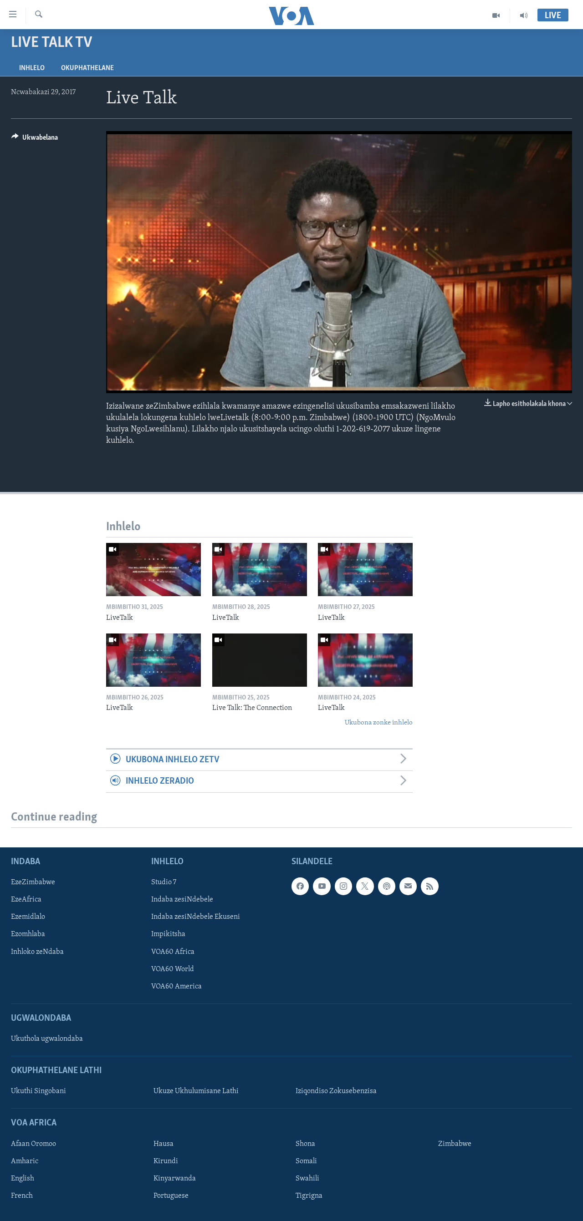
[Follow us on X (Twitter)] (364, 886)
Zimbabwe (454, 1143)
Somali (306, 1161)
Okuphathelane (87, 68)
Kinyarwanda (174, 1178)
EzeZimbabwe (33, 882)
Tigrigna (309, 1196)
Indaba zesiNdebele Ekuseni (195, 917)
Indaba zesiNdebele (182, 899)
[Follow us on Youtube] (321, 886)
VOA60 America (176, 986)
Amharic (24, 1161)
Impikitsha (168, 934)
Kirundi (165, 1161)
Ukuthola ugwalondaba (47, 1039)
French (22, 1196)
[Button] (34, 139)
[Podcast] (386, 886)
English (22, 1178)
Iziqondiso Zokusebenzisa (336, 1091)
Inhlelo (32, 68)
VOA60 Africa (172, 951)
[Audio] (523, 15)
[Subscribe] (408, 886)
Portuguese (171, 1196)
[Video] (496, 15)
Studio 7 (163, 882)
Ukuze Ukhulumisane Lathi (196, 1091)
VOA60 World (172, 969)
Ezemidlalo (28, 917)
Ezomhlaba (28, 934)
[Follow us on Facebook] (300, 886)
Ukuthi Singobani (38, 1091)
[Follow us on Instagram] (343, 886)
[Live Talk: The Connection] (259, 660)
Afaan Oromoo (33, 1143)
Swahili (307, 1178)
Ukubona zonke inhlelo (379, 722)
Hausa (163, 1143)
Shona (305, 1143)
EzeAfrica (26, 899)
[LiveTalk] (153, 569)
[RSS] (429, 886)
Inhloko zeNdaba (37, 951)
